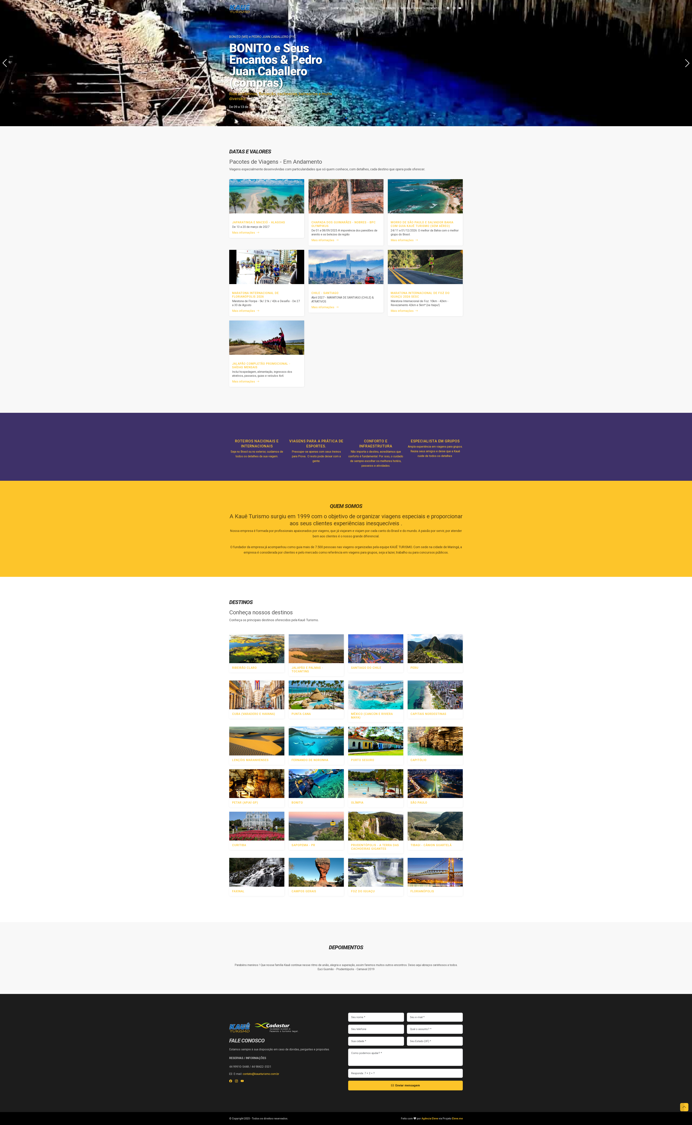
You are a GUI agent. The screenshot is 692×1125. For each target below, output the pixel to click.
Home (322, 8)
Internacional (411, 8)
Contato (433, 8)
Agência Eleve (430, 1118)
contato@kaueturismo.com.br (261, 1074)
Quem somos (340, 8)
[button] (687, 63)
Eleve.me (457, 1118)
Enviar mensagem (407, 1085)
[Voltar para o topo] (684, 1107)
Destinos (389, 8)
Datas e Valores (366, 8)
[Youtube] (460, 8)
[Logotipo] (239, 8)
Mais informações (244, 232)
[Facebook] (448, 8)
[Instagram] (454, 8)
